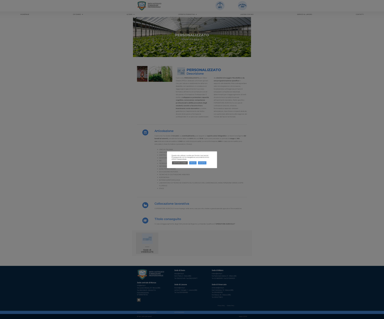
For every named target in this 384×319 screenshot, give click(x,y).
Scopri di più (181, 159)
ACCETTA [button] (202, 163)
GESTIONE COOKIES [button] (179, 163)
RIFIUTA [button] (192, 163)
